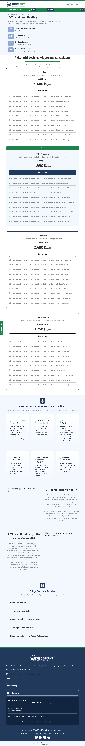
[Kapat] (82, 9)
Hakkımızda (24, 734)
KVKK (56, 734)
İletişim (62, 734)
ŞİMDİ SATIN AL (42, 91)
